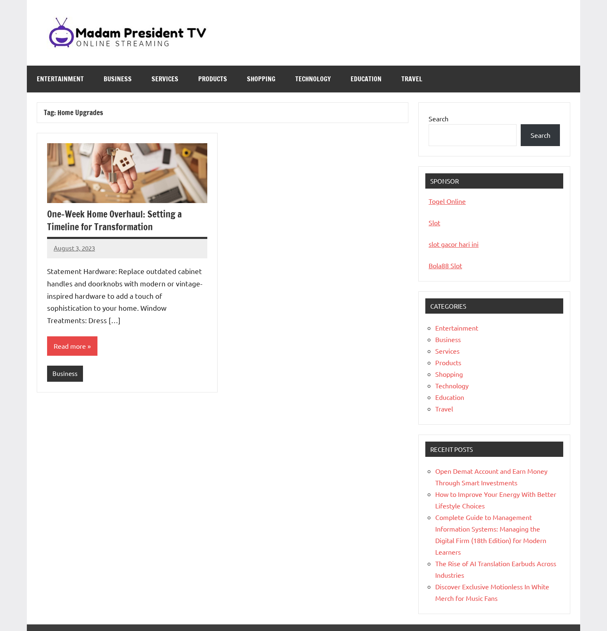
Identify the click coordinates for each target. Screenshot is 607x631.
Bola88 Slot (445, 265)
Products (212, 78)
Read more (70, 346)
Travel (411, 78)
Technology (313, 78)
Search (438, 118)
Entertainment (60, 78)
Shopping (261, 78)
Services (165, 78)
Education (366, 78)
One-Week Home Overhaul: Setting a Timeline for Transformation (114, 220)
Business (118, 78)
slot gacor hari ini (454, 244)
